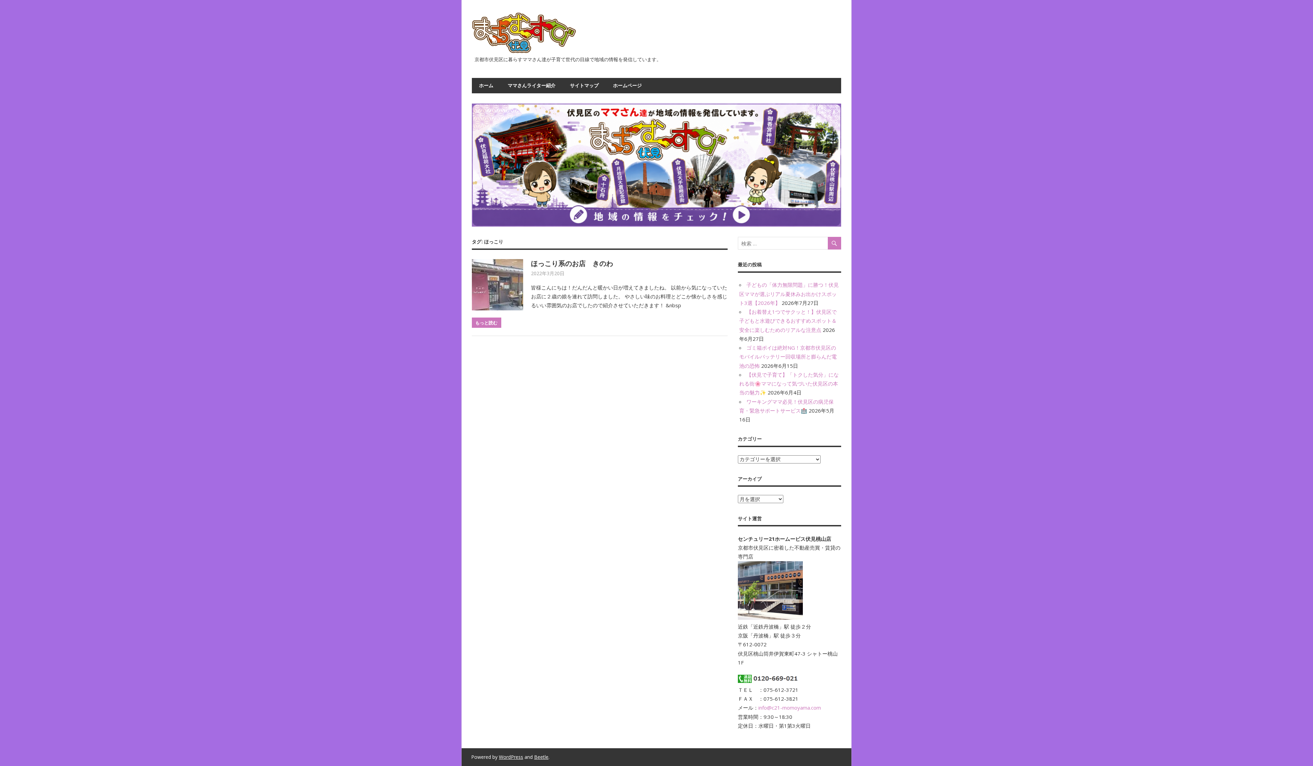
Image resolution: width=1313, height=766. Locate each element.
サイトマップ (584, 85)
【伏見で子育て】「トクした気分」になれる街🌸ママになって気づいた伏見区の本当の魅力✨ (789, 383)
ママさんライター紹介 (532, 85)
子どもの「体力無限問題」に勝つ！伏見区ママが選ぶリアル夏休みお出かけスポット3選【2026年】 (789, 293)
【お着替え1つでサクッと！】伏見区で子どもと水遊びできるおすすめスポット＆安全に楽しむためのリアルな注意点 (788, 320)
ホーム (486, 85)
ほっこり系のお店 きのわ (572, 263)
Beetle (541, 757)
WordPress (511, 757)
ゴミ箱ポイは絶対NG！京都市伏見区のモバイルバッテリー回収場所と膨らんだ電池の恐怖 (788, 356)
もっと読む (486, 323)
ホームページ (627, 85)
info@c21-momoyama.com (789, 707)
